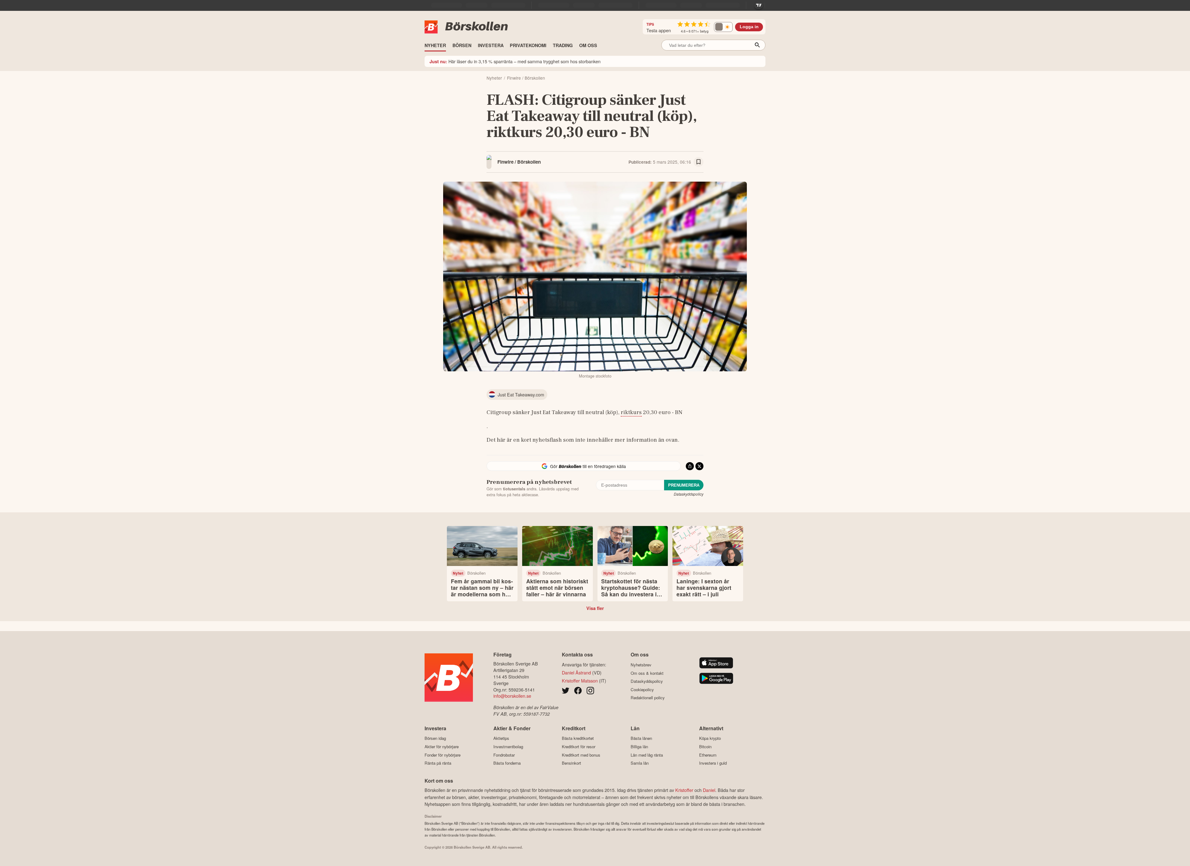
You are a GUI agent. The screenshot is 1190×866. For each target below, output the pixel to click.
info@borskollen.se (512, 695)
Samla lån (640, 763)
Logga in (749, 26)
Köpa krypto (710, 738)
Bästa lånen (641, 738)
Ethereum (707, 755)
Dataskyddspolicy (688, 494)
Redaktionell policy (648, 697)
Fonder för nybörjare (443, 755)
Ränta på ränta (438, 763)
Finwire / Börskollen (519, 161)
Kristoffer (684, 790)
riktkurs (631, 412)
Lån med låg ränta (647, 755)
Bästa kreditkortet (578, 738)
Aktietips (501, 738)
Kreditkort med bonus (581, 755)
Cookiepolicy (642, 689)
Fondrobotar (504, 755)
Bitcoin (705, 746)
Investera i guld (713, 763)
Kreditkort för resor (578, 746)
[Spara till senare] (698, 162)
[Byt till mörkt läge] (723, 27)
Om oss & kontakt (647, 673)
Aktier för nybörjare (442, 746)
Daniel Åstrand (576, 672)
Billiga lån (639, 746)
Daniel (709, 790)
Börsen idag (435, 738)
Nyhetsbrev (641, 665)
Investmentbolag (508, 746)
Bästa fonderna (507, 763)
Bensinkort (571, 763)
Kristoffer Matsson (580, 680)
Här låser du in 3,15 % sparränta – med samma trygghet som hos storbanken (515, 61)
